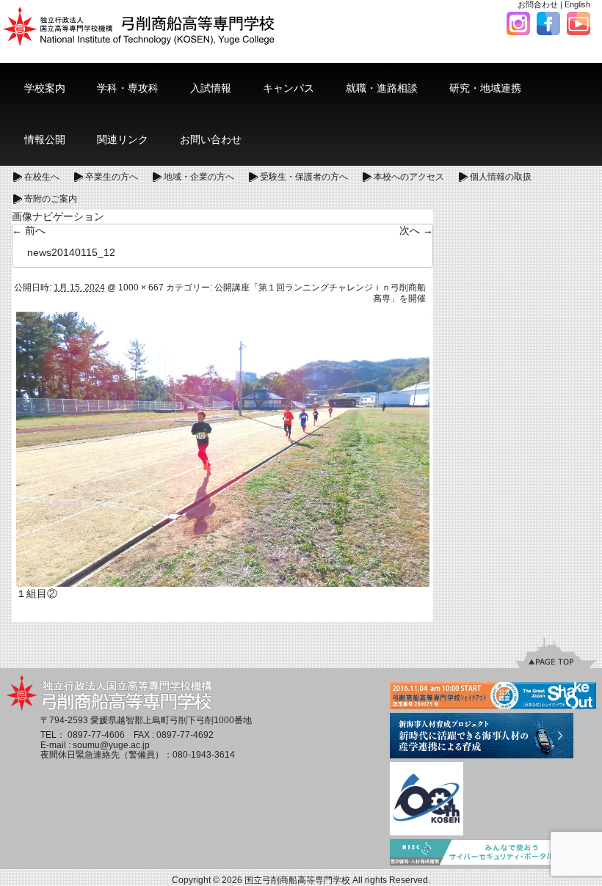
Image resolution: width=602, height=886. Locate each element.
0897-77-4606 (96, 735)
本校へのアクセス (409, 177)
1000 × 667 (141, 287)
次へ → (416, 230)
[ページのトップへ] (555, 652)
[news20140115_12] (222, 448)
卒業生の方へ (111, 177)
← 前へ (29, 230)
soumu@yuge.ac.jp (111, 745)
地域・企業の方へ (199, 177)
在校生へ (41, 177)
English (577, 4)
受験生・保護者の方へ (304, 177)
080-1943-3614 (204, 754)
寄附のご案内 (50, 199)
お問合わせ (538, 4)
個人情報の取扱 (501, 177)
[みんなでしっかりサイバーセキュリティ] (493, 854)
